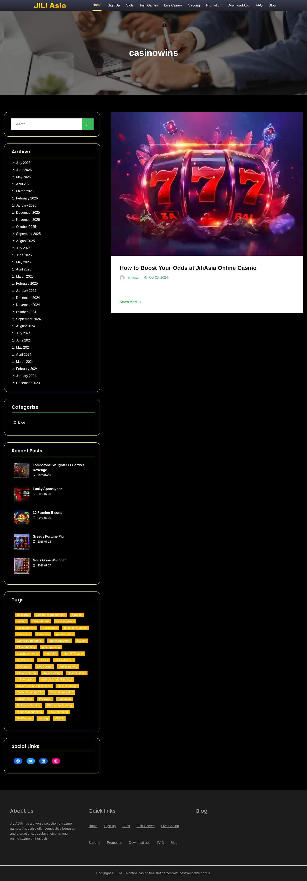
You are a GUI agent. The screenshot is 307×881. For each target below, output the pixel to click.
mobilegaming (68, 666)
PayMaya (64, 699)
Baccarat (23, 614)
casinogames (65, 621)
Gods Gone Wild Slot (49, 560)
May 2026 (23, 177)
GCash (81, 640)
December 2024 (28, 298)
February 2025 (27, 283)
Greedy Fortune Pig (48, 536)
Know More (129, 302)
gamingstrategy (59, 640)
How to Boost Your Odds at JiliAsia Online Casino (188, 268)
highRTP (50, 653)
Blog (21, 422)
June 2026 (24, 170)
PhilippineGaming (28, 705)
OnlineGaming (67, 686)
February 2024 (27, 369)
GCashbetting (26, 647)
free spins (23, 634)
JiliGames (23, 666)
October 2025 (26, 227)
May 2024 (23, 347)
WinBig (43, 718)
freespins (43, 634)
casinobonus (41, 621)
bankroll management (50, 614)
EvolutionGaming (75, 627)
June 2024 (24, 340)
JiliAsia (43, 660)
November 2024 (28, 305)
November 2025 (28, 219)
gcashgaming (51, 647)
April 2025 (23, 269)
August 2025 (25, 241)
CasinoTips (49, 627)
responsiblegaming (29, 711)
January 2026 (26, 205)
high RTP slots (73, 653)
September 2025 (28, 234)
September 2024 (28, 319)
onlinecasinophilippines (56, 679)
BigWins (77, 614)
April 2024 (23, 354)
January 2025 (26, 290)
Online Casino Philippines (34, 686)
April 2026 (23, 184)
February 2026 (27, 198)
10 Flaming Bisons (47, 512)
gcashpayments (27, 653)
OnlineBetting (52, 673)
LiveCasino (44, 666)
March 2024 (25, 361)
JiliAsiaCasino (64, 660)
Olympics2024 (26, 673)
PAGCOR (45, 699)
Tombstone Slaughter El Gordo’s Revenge (58, 467)
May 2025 (23, 262)
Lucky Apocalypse (47, 489)
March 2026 (25, 191)
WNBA (59, 718)
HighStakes (24, 660)
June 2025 (24, 255)
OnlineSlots (24, 699)
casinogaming (26, 627)
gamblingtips (64, 634)
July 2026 (23, 163)
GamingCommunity (29, 640)
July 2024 (23, 333)
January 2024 (26, 376)
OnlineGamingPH (61, 692)
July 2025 (23, 248)
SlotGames (24, 718)
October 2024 (26, 312)
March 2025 (25, 276)
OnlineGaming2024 (30, 692)
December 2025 (28, 212)
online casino (25, 679)
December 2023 (28, 383)
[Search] (88, 124)
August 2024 (25, 326)
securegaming (58, 711)
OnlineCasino (76, 673)
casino (21, 621)
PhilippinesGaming (59, 705)
